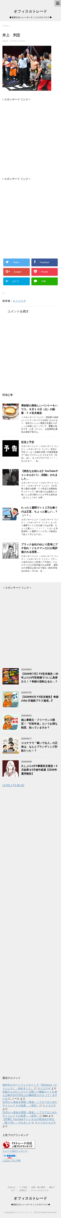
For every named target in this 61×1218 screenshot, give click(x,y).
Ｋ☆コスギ (19, 301)
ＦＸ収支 (23, 1187)
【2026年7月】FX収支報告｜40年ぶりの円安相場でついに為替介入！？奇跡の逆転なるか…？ (39, 677)
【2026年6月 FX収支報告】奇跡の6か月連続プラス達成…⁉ (40, 698)
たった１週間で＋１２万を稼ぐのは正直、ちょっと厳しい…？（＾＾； (39, 511)
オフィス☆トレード (30, 11)
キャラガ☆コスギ (45, 1122)
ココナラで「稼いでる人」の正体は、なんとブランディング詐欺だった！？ (39, 747)
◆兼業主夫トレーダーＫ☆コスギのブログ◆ (30, 1204)
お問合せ (23, 1190)
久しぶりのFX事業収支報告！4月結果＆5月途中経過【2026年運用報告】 (39, 770)
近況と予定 (27, 442)
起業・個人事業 (38, 1187)
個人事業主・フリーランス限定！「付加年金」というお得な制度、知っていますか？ (39, 723)
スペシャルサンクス (39, 1190)
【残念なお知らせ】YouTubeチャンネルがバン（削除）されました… (39, 475)
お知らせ (11, 1187)
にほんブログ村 (11, 1160)
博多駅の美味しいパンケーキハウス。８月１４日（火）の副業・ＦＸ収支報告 (39, 409)
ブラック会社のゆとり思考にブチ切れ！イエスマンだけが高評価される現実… (39, 548)
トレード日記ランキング (14, 1151)
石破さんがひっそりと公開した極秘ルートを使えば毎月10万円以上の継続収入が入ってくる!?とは (29, 1095)
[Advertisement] (30, 136)
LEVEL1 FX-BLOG (13, 785)
